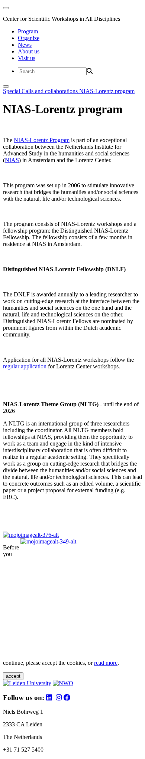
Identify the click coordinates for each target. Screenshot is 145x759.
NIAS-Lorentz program (107, 91)
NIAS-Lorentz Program (42, 140)
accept (13, 676)
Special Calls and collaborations (41, 91)
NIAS (12, 160)
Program (28, 31)
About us (28, 51)
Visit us (26, 58)
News (25, 45)
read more (105, 663)
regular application (24, 366)
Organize (28, 38)
